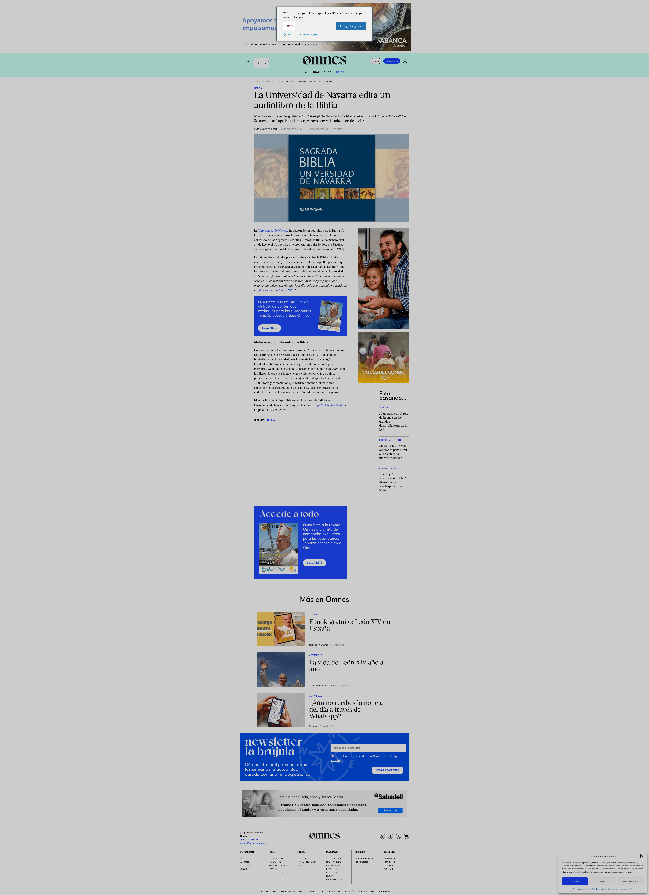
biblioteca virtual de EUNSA (275, 290)
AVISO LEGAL (264, 891)
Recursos (332, 852)
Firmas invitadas (306, 862)
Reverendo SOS (335, 879)
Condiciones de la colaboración (620, 889)
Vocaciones (276, 872)
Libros (339, 72)
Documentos (334, 862)
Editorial (302, 858)
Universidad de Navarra (273, 230)
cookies (335, 760)
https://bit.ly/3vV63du (328, 405)
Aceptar (575, 881)
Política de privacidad (597, 889)
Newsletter (391, 858)
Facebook (390, 862)
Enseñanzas (333, 865)
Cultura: (312, 72)
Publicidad (361, 862)
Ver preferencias (630, 881)
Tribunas (302, 865)
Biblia (271, 420)
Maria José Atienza (265, 128)
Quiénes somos (364, 858)
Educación (275, 862)
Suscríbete (392, 61)
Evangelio (332, 869)
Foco (272, 852)
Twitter (388, 865)
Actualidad (247, 852)
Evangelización (278, 865)
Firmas (301, 852)
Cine (327, 72)
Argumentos (333, 858)
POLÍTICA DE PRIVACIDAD (284, 891)
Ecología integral (280, 858)
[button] (642, 855)
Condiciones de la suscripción (374, 891)
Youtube (389, 869)
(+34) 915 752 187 (249, 839)
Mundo (244, 858)
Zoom (243, 869)
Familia (273, 869)
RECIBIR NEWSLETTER (387, 770)
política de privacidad (382, 756)
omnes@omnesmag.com (253, 842)
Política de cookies (580, 889)
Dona (376, 61)
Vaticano (245, 862)
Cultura (258, 81)
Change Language (351, 26)
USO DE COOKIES (307, 891)
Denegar (602, 881)
